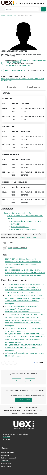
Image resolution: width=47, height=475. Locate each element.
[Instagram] (19, 448)
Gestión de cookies (7, 452)
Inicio (3, 15)
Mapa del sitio (6, 463)
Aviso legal (5, 455)
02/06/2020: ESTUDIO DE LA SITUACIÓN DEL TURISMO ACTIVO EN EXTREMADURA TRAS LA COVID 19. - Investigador (23, 348)
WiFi (19, 408)
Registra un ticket (23, 400)
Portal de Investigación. (27, 237)
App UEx (12, 408)
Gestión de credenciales (12, 410)
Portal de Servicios (30, 408)
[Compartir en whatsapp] (15, 363)
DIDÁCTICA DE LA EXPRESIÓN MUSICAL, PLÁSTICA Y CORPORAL (25, 61)
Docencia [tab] (11, 87)
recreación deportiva (20, 227)
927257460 (6, 437)
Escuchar (39, 362)
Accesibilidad (5, 461)
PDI (15, 15)
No (30, 380)
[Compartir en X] (7, 363)
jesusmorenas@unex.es (14, 70)
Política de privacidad (8, 458)
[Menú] (43, 9)
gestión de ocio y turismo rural (23, 229)
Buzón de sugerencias (29, 413)
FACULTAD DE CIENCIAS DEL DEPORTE (18, 66)
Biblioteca (15, 413)
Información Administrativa (33, 410)
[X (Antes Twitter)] (16, 448)
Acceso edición (6, 466)
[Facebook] (13, 448)
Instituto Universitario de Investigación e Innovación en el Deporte (22, 80)
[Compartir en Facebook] (3, 363)
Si (16, 380)
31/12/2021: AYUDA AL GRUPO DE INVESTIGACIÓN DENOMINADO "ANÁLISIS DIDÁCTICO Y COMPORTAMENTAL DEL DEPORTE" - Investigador (22, 309)
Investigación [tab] (33, 87)
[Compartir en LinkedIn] (11, 363)
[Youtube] (23, 448)
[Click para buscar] (36, 9)
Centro (9, 15)
